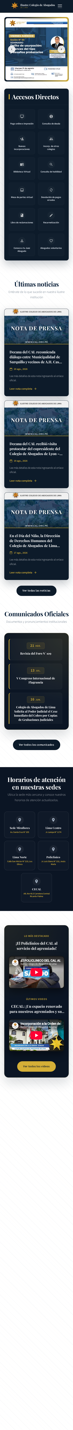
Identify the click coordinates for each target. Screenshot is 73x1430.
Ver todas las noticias (36, 591)
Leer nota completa (23, 389)
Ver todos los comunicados (36, 745)
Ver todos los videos (36, 1066)
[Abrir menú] (60, 6)
